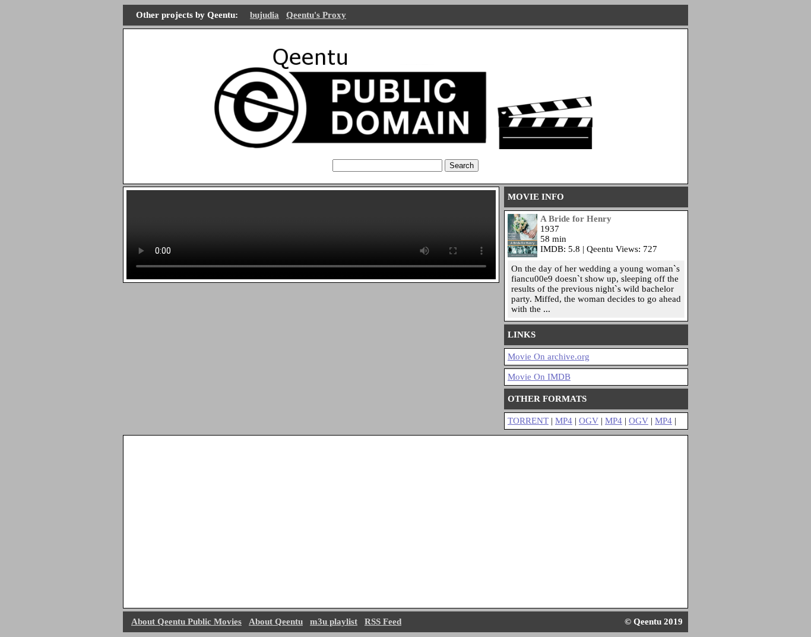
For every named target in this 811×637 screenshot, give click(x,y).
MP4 (563, 420)
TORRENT (528, 420)
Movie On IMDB (539, 376)
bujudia (264, 15)
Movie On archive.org (549, 356)
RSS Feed (383, 621)
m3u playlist (333, 621)
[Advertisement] (405, 522)
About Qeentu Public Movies (186, 621)
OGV (588, 420)
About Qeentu (276, 621)
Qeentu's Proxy (316, 15)
